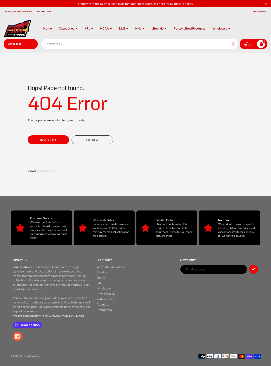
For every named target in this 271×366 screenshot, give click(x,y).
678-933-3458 (44, 11)
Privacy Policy (105, 294)
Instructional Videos (110, 267)
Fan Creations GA (46, 170)
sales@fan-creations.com (18, 11)
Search (101, 277)
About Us (102, 304)
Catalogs (102, 272)
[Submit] (253, 269)
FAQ (99, 283)
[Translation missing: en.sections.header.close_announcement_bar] (266, 4)
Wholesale (103, 288)
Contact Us (104, 310)
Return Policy (105, 299)
